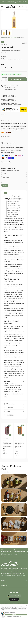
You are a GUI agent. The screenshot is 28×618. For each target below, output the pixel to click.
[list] (14, 553)
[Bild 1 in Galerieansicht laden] (4, 32)
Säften (5, 317)
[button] (2, 6)
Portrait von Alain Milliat (17, 371)
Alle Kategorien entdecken (7, 471)
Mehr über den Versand (7, 136)
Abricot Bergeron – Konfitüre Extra (19, 441)
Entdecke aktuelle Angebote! (14, 1)
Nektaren (6, 315)
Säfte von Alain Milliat (13, 37)
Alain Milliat (4, 37)
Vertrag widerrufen (14, 599)
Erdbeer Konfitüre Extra (6, 441)
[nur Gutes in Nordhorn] (22, 6)
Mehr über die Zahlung (7, 161)
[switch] (3, 616)
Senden (4, 185)
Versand (7, 59)
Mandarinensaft (18, 373)
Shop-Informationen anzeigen (10, 89)
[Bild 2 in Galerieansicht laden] (9, 32)
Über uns (4, 114)
